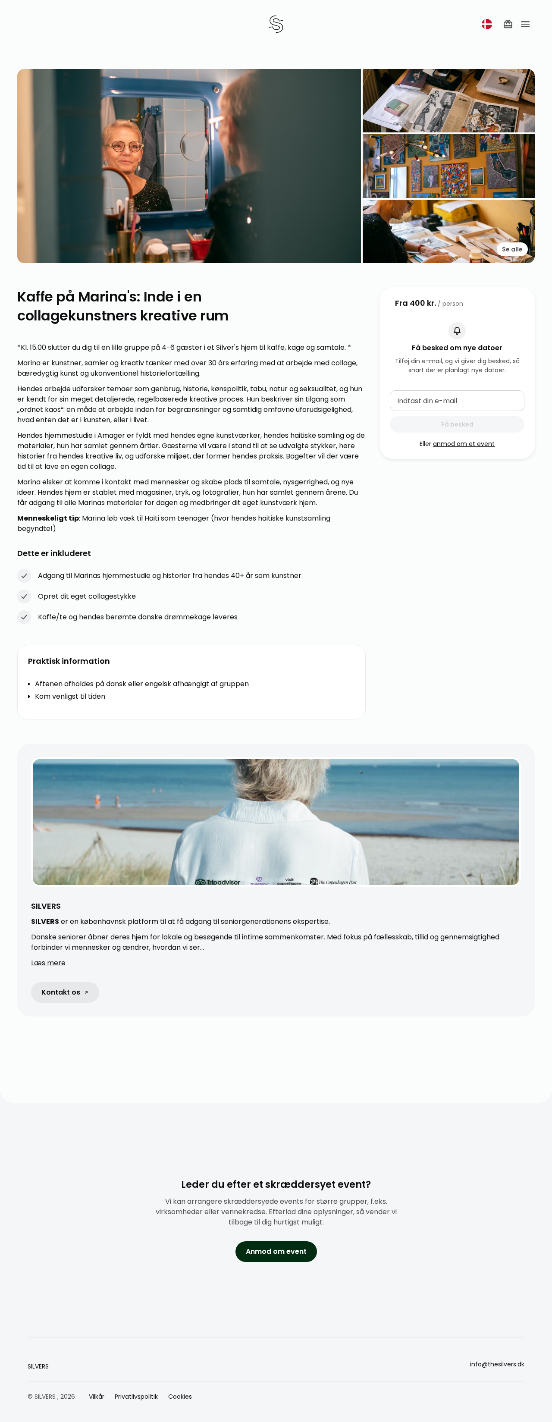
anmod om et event (464, 443)
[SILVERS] (276, 24)
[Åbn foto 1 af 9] (189, 166)
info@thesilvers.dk (497, 1364)
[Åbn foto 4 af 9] (449, 231)
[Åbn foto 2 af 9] (449, 100)
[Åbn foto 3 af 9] (449, 166)
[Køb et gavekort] (508, 24)
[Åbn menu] (525, 24)
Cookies (180, 1396)
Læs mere (48, 963)
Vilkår (96, 1396)
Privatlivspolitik (136, 1396)
